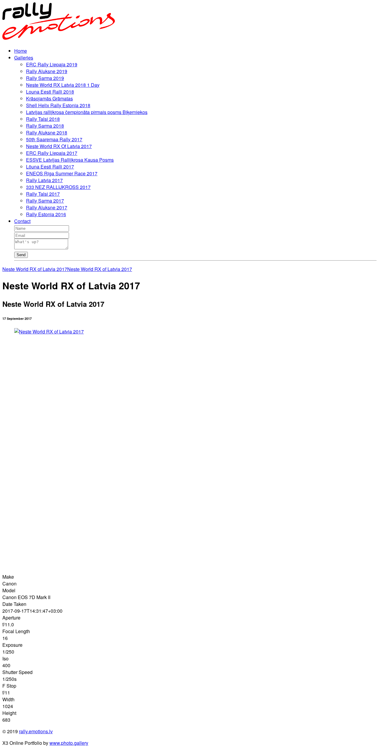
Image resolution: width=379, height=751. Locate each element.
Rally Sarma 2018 (45, 125)
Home (20, 50)
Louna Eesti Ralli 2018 (50, 91)
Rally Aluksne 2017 (46, 207)
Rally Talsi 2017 (43, 193)
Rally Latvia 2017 (44, 180)
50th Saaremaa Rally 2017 (54, 139)
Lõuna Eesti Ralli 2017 (50, 166)
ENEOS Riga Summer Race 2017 (61, 173)
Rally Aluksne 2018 (46, 132)
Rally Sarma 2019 (45, 78)
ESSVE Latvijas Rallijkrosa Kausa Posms (70, 159)
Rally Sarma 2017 (45, 200)
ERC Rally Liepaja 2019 (51, 64)
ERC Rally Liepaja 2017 (51, 153)
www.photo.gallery (68, 742)
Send (21, 255)
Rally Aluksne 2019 (46, 71)
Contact (22, 221)
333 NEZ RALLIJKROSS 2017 (58, 187)
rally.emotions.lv (36, 731)
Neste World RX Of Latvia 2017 (59, 146)
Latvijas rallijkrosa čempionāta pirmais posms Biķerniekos (86, 112)
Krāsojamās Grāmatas (49, 98)
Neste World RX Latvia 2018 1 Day (62, 84)
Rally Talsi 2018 (43, 118)
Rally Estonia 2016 (46, 214)
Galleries (23, 57)
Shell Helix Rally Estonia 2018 (58, 105)
